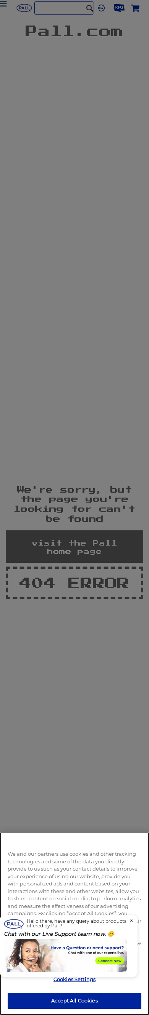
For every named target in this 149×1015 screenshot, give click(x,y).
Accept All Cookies (74, 1000)
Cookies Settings (74, 979)
